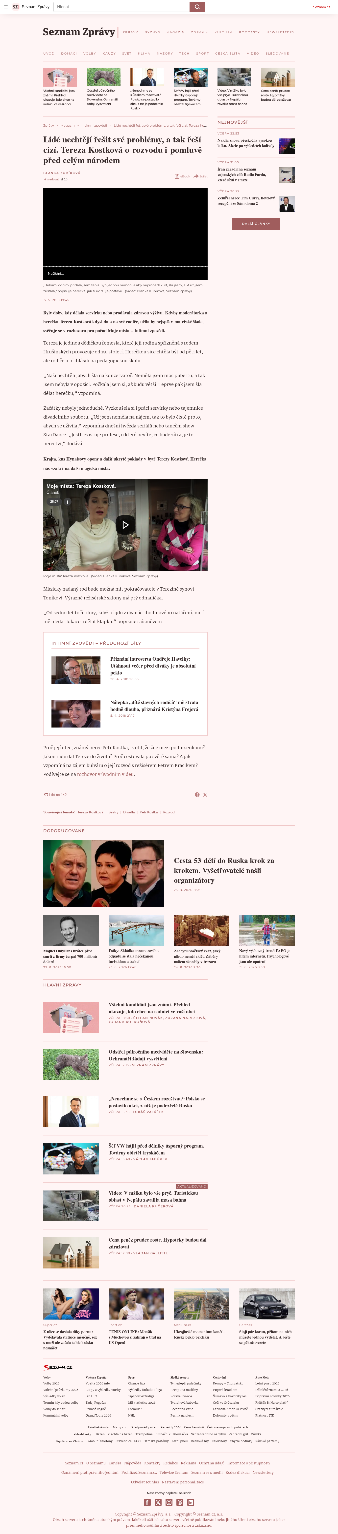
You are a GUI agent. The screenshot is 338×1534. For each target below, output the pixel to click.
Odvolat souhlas (145, 1482)
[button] (60, 77)
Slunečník (163, 1434)
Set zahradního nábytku (208, 1434)
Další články (256, 224)
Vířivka (256, 1434)
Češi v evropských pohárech (227, 1427)
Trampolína (144, 1434)
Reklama (188, 1463)
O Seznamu (96, 1463)
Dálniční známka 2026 (271, 1390)
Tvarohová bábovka (184, 1402)
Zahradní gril (238, 1434)
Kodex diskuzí (238, 1473)
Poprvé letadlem (225, 1390)
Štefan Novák (148, 1018)
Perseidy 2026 (171, 1427)
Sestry (113, 812)
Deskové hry (200, 1441)
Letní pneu (180, 1441)
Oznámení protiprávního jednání (90, 1473)
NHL (131, 1415)
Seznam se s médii (207, 1473)
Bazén (100, 1434)
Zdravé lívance (181, 1396)
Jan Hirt (91, 1396)
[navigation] (6, 7)
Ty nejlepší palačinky (185, 1383)
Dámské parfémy (156, 1441)
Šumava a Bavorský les (229, 1396)
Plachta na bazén (120, 1434)
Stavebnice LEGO (128, 1441)
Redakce (170, 1463)
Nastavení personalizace (183, 1482)
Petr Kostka (149, 812)
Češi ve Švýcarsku (226, 1402)
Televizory (219, 1441)
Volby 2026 (51, 1383)
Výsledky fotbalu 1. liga (145, 1390)
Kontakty (152, 1463)
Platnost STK (264, 1415)
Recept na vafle (181, 1409)
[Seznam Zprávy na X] (158, 1502)
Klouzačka (180, 1434)
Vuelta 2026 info (98, 1383)
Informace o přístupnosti (248, 1463)
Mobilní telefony (100, 1441)
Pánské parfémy (267, 1441)
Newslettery (263, 1473)
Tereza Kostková (90, 812)
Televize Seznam (174, 1473)
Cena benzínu (194, 1427)
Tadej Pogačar (96, 1402)
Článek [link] (53, 201)
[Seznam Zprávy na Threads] (179, 1502)
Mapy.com (120, 1427)
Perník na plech (181, 1415)
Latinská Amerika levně (230, 1409)
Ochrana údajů (211, 1463)
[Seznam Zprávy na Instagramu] (169, 1502)
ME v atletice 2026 (141, 1402)
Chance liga (136, 1383)
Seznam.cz (321, 7)
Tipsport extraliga (141, 1396)
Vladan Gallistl (150, 1253)
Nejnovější (232, 122)
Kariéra (115, 1463)
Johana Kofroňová (129, 1022)
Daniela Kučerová (154, 1206)
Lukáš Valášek (148, 1112)
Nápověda (132, 1463)
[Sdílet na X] (205, 794)
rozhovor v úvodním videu (105, 774)
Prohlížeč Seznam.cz (139, 1473)
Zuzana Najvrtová (185, 1018)
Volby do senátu (55, 1409)
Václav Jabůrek (150, 1159)
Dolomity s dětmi (225, 1415)
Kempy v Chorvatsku (228, 1383)
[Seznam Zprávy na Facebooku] (147, 1502)
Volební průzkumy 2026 (60, 1390)
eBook (185, 176)
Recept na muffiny (184, 1390)
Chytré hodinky (241, 1441)
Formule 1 (135, 1409)
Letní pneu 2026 (267, 1383)
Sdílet (203, 176)
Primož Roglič (96, 1409)
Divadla (129, 812)
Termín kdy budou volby (60, 1402)
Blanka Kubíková (62, 173)
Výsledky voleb (54, 1396)
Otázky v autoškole (269, 1409)
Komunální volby (55, 1415)
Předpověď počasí (144, 1427)
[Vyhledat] (197, 7)
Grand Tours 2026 (98, 1415)
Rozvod (169, 812)
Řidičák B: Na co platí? (271, 1402)
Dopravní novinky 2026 (272, 1396)
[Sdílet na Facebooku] (197, 794)
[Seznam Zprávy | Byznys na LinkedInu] (190, 1502)
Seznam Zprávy (148, 1065)
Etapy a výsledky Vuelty (103, 1390)
